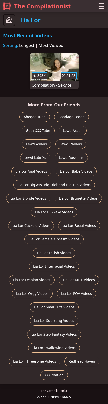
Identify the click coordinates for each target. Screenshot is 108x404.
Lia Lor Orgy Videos (32, 293)
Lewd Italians (71, 144)
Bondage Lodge (71, 116)
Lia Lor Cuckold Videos (31, 225)
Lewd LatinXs (35, 157)
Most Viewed (51, 45)
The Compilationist (42, 6)
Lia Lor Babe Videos (76, 171)
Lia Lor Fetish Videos (54, 252)
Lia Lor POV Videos (76, 293)
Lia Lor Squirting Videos (54, 320)
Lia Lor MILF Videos (79, 279)
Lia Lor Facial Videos (79, 225)
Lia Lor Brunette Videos (78, 198)
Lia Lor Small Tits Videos (54, 307)
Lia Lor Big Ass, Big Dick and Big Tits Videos (54, 184)
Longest (26, 45)
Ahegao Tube (35, 116)
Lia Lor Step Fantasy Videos (54, 334)
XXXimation (54, 375)
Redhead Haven (82, 361)
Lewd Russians (71, 157)
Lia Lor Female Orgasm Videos (54, 239)
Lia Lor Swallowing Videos (54, 347)
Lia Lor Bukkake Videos (54, 212)
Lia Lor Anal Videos (31, 171)
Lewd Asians (36, 144)
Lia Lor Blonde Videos (28, 198)
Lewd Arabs (72, 130)
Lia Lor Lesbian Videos (31, 279)
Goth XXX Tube (38, 130)
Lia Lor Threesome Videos (34, 361)
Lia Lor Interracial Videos (54, 266)
